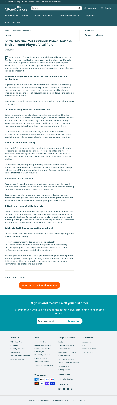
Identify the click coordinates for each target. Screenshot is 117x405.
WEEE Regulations (43, 362)
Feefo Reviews (17, 359)
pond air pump (12, 137)
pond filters (60, 126)
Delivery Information (44, 345)
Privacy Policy (41, 358)
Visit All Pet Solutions (20, 356)
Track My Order (41, 342)
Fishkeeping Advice (21, 31)
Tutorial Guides (65, 349)
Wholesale (15, 352)
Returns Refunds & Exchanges (43, 350)
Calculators (63, 366)
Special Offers (12, 22)
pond (9, 35)
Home (7, 31)
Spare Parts (87, 352)
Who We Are (16, 342)
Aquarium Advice (66, 359)
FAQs (60, 342)
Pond (25, 15)
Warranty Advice (42, 355)
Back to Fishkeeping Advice (41, 285)
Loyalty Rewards (18, 349)
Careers (14, 345)
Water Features (43, 15)
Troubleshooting (66, 345)
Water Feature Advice (68, 362)
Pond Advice (64, 356)
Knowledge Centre (69, 15)
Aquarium (10, 15)
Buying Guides (65, 369)
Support (90, 15)
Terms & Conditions (44, 365)
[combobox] (56, 8)
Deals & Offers (89, 349)
